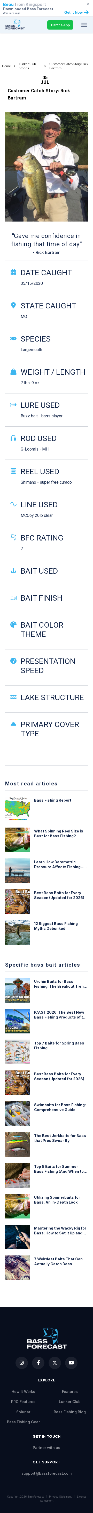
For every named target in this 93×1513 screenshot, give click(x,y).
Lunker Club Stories (27, 66)
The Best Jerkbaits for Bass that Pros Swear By (60, 1138)
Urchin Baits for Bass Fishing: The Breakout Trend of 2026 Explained (60, 984)
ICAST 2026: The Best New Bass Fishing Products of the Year (61, 1015)
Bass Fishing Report (52, 800)
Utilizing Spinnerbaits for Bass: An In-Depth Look (57, 1199)
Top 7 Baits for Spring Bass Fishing (59, 1045)
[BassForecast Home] (15, 25)
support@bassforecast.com (46, 1473)
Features (70, 1391)
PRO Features (23, 1401)
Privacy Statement (60, 1496)
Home (6, 66)
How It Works (23, 1391)
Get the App (60, 25)
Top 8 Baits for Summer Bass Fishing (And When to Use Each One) (59, 1169)
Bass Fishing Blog (70, 1412)
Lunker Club (70, 1401)
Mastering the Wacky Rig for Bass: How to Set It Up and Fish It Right (60, 1231)
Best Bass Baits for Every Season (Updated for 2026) (59, 895)
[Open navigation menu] (84, 25)
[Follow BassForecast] (22, 1363)
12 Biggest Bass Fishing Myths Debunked (56, 926)
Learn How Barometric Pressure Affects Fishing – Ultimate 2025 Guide (58, 864)
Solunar (23, 1412)
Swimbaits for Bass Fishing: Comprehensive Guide (60, 1107)
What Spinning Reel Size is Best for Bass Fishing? (58, 833)
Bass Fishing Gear (23, 1422)
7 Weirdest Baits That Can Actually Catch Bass (58, 1261)
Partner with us (46, 1447)
